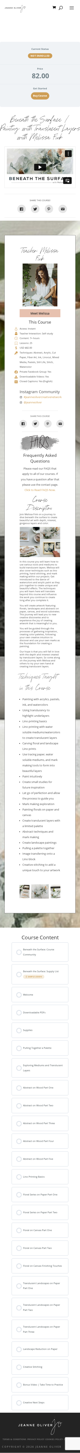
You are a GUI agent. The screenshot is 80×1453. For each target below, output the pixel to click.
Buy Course (40, 95)
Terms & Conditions (14, 1439)
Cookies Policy (54, 1439)
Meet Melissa (40, 313)
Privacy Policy (35, 1439)
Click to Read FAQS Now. (40, 490)
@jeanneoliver (33, 402)
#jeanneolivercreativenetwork (43, 397)
